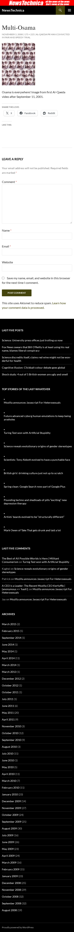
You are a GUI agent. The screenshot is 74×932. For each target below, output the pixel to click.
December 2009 (11, 801)
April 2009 (8, 855)
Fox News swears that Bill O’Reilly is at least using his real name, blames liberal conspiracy (35, 348)
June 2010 (8, 760)
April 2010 (8, 774)
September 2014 (11, 637)
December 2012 (11, 678)
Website (7, 262)
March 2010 (9, 780)
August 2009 (9, 828)
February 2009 (10, 869)
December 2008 (11, 883)
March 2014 (9, 665)
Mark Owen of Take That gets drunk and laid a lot (32, 530)
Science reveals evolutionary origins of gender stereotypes (38, 446)
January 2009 (10, 876)
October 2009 (10, 814)
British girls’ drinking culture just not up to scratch (33, 473)
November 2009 (11, 808)
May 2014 (8, 651)
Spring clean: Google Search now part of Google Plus (34, 486)
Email (6, 246)
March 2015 (9, 624)
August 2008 (9, 910)
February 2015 (10, 630)
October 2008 (10, 896)
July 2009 (7, 835)
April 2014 (8, 658)
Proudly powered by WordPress (18, 927)
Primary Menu (69, 10)
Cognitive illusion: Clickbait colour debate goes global (33, 367)
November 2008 (11, 889)
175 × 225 (29, 34)
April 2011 (8, 719)
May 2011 (8, 712)
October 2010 (10, 733)
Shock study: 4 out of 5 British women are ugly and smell (35, 374)
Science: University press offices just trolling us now (32, 340)
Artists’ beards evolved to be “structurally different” (34, 516)
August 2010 (9, 746)
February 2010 (10, 787)
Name (6, 230)
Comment (9, 182)
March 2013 (9, 671)
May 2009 (8, 848)
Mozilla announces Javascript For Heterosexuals (32, 402)
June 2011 (8, 705)
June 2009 (8, 842)
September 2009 (11, 821)
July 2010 (7, 753)
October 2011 (10, 692)
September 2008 (11, 903)
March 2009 (9, 862)
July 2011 (7, 699)
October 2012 (10, 685)
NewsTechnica (13, 10)
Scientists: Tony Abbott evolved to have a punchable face (37, 459)
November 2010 (11, 726)
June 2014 (8, 644)
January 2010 (10, 794)
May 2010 (8, 767)
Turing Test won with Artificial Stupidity (27, 432)
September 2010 (11, 739)
